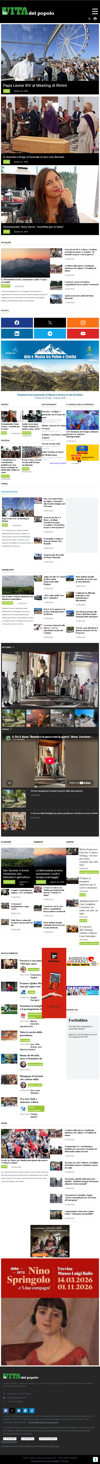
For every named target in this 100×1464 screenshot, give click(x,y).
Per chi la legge (35, 1064)
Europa (25, 469)
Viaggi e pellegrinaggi (34, 1109)
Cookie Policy (28, 1439)
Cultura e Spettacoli (89, 872)
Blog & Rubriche (9, 953)
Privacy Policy (10, 1439)
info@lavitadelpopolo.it (16, 1397)
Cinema (31, 992)
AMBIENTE (38, 842)
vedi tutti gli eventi (58, 463)
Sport (82, 895)
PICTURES (6, 647)
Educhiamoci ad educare (35, 1016)
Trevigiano (7, 603)
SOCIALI (4, 404)
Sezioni (83, 921)
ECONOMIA (6, 842)
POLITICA (5, 440)
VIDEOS (5, 729)
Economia (24, 1040)
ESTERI (4, 1123)
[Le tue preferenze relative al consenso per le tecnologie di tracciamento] (95, 1459)
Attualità (26, 433)
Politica (5, 476)
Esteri (4, 1166)
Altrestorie (33, 970)
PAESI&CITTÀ (8, 570)
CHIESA (4, 483)
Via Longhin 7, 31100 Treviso (19, 1394)
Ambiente (6, 286)
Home (6, 91)
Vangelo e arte (35, 1085)
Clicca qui (54, 1446)
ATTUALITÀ (6, 242)
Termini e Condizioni (49, 1439)
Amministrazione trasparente (44, 1422)
